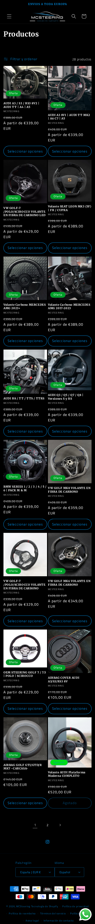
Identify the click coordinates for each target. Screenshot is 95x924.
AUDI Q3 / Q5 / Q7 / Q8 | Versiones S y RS (65, 396)
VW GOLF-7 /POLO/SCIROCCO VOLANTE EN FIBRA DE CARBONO (24, 584)
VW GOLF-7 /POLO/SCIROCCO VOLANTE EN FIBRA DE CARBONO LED (24, 211)
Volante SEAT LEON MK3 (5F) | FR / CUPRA (69, 208)
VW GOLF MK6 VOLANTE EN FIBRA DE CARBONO (69, 582)
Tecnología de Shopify (44, 906)
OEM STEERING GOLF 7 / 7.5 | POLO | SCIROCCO (24, 674)
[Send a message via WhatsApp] (85, 914)
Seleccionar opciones (25, 151)
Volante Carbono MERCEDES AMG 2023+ (24, 306)
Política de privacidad (75, 906)
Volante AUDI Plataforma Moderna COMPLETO (67, 774)
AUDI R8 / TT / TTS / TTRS (24, 398)
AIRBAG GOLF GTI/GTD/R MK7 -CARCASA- (22, 766)
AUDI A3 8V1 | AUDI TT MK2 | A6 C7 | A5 (69, 116)
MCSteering (23, 906)
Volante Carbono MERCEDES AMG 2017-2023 (69, 306)
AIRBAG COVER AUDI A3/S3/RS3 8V (63, 679)
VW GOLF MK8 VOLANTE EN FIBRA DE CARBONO (69, 489)
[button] (9, 16)
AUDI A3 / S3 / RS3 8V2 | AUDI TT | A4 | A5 (21, 105)
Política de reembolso (22, 913)
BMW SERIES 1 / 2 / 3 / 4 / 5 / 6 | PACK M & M (25, 488)
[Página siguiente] (60, 825)
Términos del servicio (53, 913)
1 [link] (35, 825)
